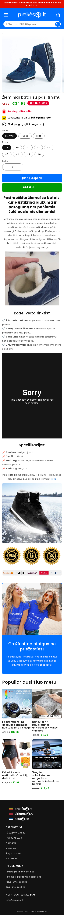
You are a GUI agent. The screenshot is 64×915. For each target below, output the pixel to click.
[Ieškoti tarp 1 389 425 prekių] (57, 24)
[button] (6, 15)
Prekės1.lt (25, 911)
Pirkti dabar (32, 187)
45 (28, 154)
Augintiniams (13, 853)
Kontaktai (11, 858)
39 (17, 147)
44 (17, 154)
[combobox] (32, 24)
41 (38, 147)
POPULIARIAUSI (14, 837)
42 (48, 147)
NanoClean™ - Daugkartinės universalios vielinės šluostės (45, 726)
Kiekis (5, 161)
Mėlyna (9, 135)
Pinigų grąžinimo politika (20, 871)
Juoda (25, 135)
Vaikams (11, 848)
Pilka (38, 135)
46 (39, 154)
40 (27, 147)
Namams (11, 842)
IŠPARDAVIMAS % (15, 832)
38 (6, 147)
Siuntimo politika (15, 886)
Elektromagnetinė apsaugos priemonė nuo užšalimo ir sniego (16, 724)
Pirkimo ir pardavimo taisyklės (23, 876)
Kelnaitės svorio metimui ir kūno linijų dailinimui (15, 775)
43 (6, 154)
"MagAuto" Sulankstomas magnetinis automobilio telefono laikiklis (45, 778)
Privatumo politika (16, 881)
